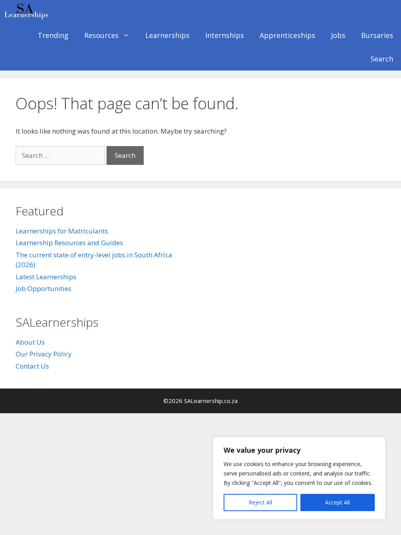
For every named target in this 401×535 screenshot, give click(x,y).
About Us (30, 342)
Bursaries (377, 35)
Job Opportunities (43, 288)
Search (381, 58)
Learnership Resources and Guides (69, 242)
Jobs (338, 35)
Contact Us (32, 366)
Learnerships (167, 35)
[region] (299, 478)
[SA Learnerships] (28, 11)
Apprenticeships (287, 35)
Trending (53, 35)
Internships (224, 35)
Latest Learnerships (46, 276)
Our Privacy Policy (44, 353)
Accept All (337, 502)
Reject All (260, 502)
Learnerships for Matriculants (62, 230)
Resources (101, 35)
